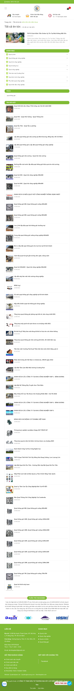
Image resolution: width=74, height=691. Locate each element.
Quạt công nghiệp (14, 69)
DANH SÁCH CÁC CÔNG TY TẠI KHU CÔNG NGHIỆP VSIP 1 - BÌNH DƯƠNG (39, 376)
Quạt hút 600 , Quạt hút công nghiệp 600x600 (28, 183)
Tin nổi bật (11, 102)
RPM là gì (17, 285)
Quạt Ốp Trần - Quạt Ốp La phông (25, 126)
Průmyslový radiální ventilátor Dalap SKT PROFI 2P (31, 430)
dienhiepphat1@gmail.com (17, 650)
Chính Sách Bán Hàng (36, 14)
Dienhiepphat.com (41, 674)
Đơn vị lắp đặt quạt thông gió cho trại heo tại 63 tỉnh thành (33, 246)
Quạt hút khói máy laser (22, 584)
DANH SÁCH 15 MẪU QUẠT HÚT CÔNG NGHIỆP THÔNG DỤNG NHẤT (37, 194)
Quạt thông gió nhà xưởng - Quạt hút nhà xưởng (30, 156)
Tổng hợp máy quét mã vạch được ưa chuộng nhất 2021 (32, 323)
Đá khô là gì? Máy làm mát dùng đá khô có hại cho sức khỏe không (36, 331)
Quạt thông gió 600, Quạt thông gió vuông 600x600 (30, 204)
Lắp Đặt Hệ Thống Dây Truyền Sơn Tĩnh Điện (28, 385)
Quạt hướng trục (13, 65)
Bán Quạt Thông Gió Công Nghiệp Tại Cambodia (30, 497)
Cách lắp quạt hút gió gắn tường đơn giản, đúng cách (31, 255)
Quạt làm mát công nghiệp (16, 77)
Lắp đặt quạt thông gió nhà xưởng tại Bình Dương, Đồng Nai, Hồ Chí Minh (38, 136)
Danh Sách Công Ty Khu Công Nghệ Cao (27, 449)
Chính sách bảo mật (12, 662)
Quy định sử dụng (11, 668)
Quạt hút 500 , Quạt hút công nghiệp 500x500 (28, 175)
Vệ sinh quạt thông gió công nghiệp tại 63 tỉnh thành (31, 294)
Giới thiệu (41, 688)
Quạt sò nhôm (44, 639)
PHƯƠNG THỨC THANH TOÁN (16, 671)
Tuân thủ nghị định (37, 598)
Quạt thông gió (44, 642)
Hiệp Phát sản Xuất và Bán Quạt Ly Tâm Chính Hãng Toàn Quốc (34, 474)
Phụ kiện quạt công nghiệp (16, 81)
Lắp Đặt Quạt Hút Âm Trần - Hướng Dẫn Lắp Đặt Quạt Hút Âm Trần (36, 465)
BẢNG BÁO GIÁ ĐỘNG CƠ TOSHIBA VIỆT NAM (29, 419)
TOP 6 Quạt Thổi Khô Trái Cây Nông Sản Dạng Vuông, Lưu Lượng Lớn (37, 457)
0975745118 (15, 644)
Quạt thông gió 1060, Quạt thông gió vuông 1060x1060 (31, 530)
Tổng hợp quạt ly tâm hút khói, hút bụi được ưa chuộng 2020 (34, 441)
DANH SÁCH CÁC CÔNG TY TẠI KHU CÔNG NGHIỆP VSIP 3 (34, 410)
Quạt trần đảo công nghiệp (17, 84)
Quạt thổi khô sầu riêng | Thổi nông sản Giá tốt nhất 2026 (32, 106)
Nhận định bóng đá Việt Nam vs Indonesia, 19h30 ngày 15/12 (33, 360)
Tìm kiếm (33, 688)
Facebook (44, 661)
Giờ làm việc (56, 14)
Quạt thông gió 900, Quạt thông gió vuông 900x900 (30, 508)
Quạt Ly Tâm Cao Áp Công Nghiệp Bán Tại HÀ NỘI (30, 486)
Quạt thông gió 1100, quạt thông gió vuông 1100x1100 (31, 541)
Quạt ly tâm (12, 54)
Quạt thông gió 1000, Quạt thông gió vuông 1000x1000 (31, 519)
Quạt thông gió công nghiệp (17, 58)
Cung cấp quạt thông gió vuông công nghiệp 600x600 (31, 235)
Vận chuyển (15, 14)
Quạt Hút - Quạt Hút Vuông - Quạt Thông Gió (28, 117)
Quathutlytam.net (15, 674)
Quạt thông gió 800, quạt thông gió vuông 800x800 (30, 215)
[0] (68, 9)
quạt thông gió (11, 95)
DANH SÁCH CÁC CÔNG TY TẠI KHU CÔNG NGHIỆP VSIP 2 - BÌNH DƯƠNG (39, 402)
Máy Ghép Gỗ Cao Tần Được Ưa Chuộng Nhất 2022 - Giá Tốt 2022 (35, 394)
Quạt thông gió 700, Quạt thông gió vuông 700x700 (30, 573)
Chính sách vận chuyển (13, 659)
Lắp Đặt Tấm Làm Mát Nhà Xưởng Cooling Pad (29, 367)
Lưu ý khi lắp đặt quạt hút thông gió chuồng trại (29, 225)
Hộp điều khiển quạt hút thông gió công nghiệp (29, 303)
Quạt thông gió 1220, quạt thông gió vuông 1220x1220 (31, 551)
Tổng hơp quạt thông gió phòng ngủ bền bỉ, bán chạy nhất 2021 (34, 314)
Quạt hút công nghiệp (15, 62)
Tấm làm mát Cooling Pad (16, 73)
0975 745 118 (15, 2)
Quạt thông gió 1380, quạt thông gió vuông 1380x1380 (31, 562)
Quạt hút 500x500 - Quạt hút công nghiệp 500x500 (30, 267)
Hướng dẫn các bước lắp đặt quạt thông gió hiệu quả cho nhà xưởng (36, 164)
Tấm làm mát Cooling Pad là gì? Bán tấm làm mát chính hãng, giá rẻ (36, 349)
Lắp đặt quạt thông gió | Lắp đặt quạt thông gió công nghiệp (33, 144)
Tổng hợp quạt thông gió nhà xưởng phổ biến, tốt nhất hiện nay (35, 340)
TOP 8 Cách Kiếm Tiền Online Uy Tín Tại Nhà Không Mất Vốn (46, 33)
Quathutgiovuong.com (28, 674)
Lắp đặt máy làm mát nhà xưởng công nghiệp (29, 276)
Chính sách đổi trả (11, 665)
